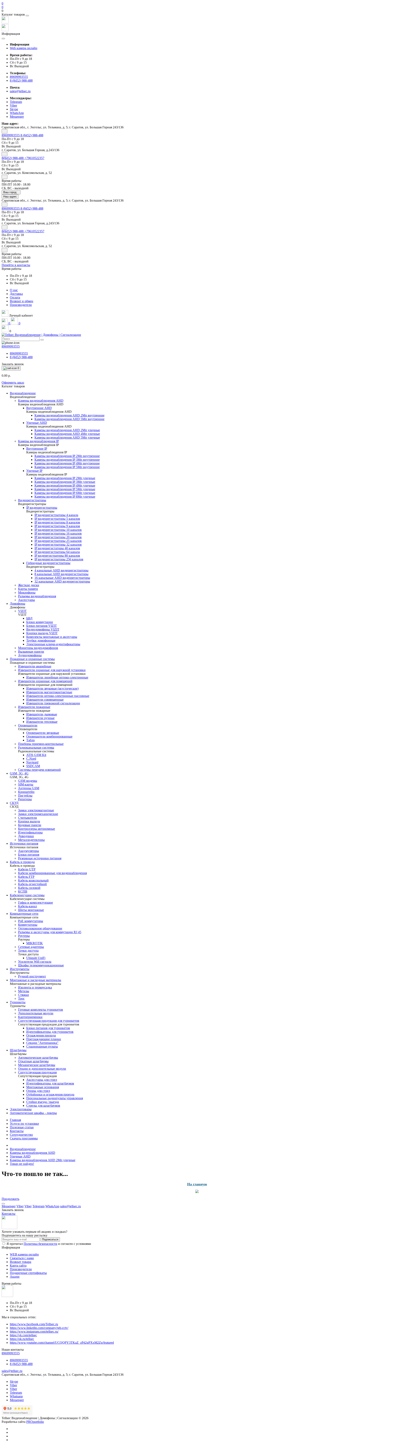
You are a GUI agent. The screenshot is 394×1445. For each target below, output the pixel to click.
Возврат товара (20, 1262)
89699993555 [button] (11, 1353)
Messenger (17, 1400)
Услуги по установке (24, 1123)
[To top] (3, 1203)
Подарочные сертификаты (28, 1273)
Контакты (17, 1131)
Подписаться (50, 1239)
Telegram (16, 1392)
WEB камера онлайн (24, 1254)
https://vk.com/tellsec (23, 1335)
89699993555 (19, 77)
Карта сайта (18, 1265)
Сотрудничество (21, 1134)
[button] (197, 11)
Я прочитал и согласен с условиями (49, 1243)
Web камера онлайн (23, 48)
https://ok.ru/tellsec (22, 1339)
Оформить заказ (13, 382)
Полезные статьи (22, 1127)
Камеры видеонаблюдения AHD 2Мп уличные (42, 1160)
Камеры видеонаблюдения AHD (32, 1152)
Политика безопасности (40, 1243)
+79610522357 (34, 158)
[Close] (27, 15)
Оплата (15, 297)
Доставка (16, 293)
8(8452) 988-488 (13, 158)
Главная (15, 1120)
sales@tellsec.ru (20, 91)
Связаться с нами (22, 1258)
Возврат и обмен (21, 301)
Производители (21, 305)
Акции (14, 1276)
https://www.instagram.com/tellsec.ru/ (34, 1331)
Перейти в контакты (16, 265)
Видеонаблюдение (23, 1149)
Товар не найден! (22, 1164)
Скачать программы (24, 1138)
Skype (14, 1381)
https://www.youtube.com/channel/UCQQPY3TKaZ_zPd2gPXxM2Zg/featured (62, 1342)
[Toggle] (4, 131)
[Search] (42, 339)
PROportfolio (35, 1421)
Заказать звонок (13, 364)
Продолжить (10, 1199)
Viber (13, 1385)
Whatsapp (16, 1396)
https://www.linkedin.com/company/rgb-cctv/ (39, 1328)
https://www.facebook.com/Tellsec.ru (34, 1324)
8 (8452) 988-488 (21, 80)
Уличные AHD (20, 1156)
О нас (14, 290)
